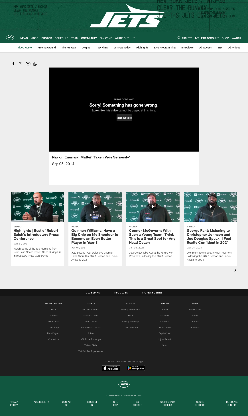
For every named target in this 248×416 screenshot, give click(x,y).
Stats (164, 345)
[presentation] (235, 270)
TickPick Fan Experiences (90, 351)
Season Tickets (90, 315)
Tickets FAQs (90, 345)
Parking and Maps (130, 321)
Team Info (164, 303)
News (195, 303)
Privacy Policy (14, 403)
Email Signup (53, 333)
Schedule (164, 315)
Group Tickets (90, 321)
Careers (54, 315)
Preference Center (231, 403)
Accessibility (41, 402)
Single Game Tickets (91, 327)
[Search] (179, 37)
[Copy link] (35, 64)
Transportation (131, 327)
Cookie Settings (200, 403)
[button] (124, 117)
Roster (165, 309)
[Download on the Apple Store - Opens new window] (111, 368)
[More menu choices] (133, 37)
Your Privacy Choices (167, 403)
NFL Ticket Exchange (91, 339)
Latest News (195, 309)
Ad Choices (137, 403)
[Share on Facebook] (14, 65)
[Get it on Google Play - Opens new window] (136, 369)
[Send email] (28, 65)
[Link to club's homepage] (10, 37)
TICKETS (90, 303)
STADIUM (130, 303)
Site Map (115, 403)
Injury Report (164, 339)
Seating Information (130, 309)
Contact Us (53, 339)
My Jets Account (90, 309)
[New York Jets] (124, 385)
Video (195, 315)
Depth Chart (165, 333)
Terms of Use (53, 321)
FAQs (53, 309)
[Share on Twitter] (21, 65)
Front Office (164, 327)
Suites (91, 333)
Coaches (164, 321)
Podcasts (195, 327)
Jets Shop (54, 327)
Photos (195, 321)
